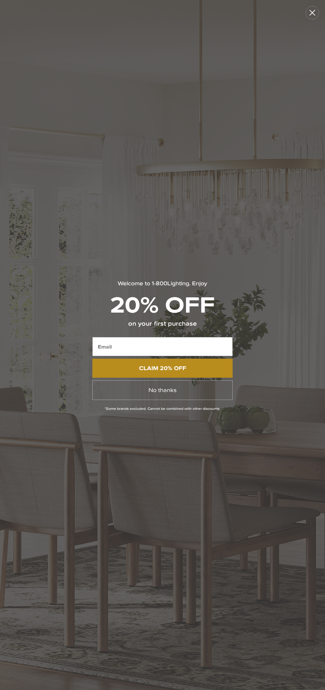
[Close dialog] (312, 12)
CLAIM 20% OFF (162, 368)
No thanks (162, 390)
